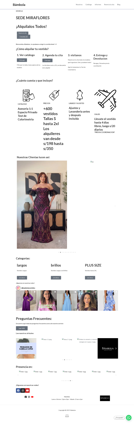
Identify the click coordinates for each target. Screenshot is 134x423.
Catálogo (89, 4)
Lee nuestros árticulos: (25, 333)
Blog (118, 4)
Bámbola (19, 4)
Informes (98, 4)
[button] (19, 206)
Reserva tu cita (109, 4)
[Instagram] (29, 397)
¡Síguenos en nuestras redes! (25, 283)
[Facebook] (26, 397)
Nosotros (79, 4)
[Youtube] (32, 397)
